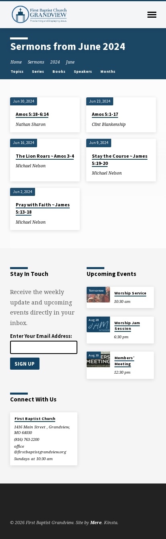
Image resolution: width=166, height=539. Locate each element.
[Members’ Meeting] (98, 359)
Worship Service (130, 293)
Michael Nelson (31, 166)
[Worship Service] (98, 294)
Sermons (36, 62)
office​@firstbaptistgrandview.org (40, 449)
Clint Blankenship (109, 124)
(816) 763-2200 (26, 439)
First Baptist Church (35, 418)
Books (59, 71)
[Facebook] (13, 503)
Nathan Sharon (31, 124)
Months (108, 71)
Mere (96, 522)
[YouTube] (23, 503)
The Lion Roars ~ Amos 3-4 (45, 156)
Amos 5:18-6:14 (32, 114)
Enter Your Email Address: (41, 336)
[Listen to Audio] (51, 124)
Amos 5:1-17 (105, 114)
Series (38, 71)
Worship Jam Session (127, 325)
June (70, 62)
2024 (55, 62)
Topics (17, 71)
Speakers (83, 71)
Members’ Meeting (124, 360)
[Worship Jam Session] (98, 324)
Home (16, 62)
